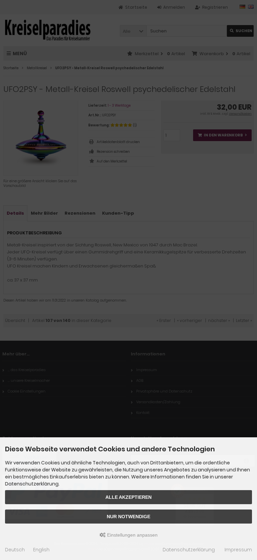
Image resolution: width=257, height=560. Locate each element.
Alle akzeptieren (128, 497)
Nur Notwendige (128, 516)
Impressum (238, 549)
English (41, 549)
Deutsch (15, 549)
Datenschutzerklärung (189, 549)
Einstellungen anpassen (132, 535)
